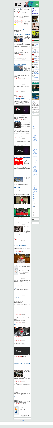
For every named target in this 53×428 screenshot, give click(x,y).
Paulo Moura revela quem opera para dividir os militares (19, 207)
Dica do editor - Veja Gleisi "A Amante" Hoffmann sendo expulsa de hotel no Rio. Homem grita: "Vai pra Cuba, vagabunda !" (36, 45)
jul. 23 (33, 130)
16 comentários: (19, 344)
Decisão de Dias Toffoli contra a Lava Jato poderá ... (35, 166)
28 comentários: (19, 251)
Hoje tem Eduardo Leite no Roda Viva (17, 187)
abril (33, 206)
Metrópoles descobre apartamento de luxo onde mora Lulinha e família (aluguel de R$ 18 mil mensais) (36, 62)
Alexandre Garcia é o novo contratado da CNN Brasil (35, 165)
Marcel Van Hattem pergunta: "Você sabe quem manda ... (35, 168)
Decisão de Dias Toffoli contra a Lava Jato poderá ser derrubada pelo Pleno (21, 245)
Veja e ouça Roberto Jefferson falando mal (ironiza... (35, 159)
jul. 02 (33, 203)
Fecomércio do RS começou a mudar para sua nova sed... (35, 145)
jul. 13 (33, 196)
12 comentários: (19, 54)
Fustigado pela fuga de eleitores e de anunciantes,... (35, 172)
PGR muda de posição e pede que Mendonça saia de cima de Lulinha (36, 48)
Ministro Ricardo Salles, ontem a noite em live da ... (35, 181)
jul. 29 (33, 126)
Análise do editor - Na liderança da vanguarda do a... (35, 173)
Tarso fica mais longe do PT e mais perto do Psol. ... (35, 184)
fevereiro (33, 207)
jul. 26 (33, 128)
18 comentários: (19, 340)
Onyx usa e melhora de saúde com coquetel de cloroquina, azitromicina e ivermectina (22, 157)
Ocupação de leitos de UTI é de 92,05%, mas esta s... (35, 190)
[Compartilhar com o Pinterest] (25, 12)
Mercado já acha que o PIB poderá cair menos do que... (35, 175)
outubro (33, 122)
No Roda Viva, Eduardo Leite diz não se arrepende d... (35, 135)
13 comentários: (19, 91)
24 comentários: (19, 336)
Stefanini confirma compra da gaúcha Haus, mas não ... (35, 162)
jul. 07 (33, 200)
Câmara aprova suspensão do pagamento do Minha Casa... (35, 133)
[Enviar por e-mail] (23, 12)
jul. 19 (33, 192)
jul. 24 (33, 129)
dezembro (34, 121)
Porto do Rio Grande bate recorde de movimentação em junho (20, 64)
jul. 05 (33, 201)
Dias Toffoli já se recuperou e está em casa (35, 178)
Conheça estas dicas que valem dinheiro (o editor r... (35, 163)
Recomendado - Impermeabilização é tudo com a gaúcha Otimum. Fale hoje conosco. (22, 29)
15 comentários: (19, 17)
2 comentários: (19, 240)
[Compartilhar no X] (24, 12)
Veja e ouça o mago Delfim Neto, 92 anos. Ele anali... (35, 177)
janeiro (33, 208)
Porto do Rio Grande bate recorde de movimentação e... (35, 143)
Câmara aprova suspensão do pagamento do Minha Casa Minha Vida (20, 8)
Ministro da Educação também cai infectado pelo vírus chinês (20, 116)
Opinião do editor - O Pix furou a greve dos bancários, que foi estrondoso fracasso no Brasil (36, 73)
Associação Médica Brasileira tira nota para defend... (34, 152)
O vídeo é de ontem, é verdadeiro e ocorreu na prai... (35, 153)
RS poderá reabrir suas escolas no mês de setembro (35, 142)
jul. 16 (33, 194)
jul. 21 (33, 131)
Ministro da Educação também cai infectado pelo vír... (35, 151)
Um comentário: (19, 96)
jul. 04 (33, 202)
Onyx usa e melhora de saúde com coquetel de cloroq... (35, 155)
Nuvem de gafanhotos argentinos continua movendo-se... (35, 182)
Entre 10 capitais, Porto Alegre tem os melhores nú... (35, 136)
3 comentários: (19, 78)
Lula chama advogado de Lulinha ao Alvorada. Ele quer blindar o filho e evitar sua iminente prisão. (36, 55)
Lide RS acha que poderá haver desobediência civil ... (35, 140)
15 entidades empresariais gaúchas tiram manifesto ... (35, 188)
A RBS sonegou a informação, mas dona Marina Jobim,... (35, 149)
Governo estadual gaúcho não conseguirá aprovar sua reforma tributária (21, 85)
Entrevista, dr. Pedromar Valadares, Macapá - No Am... (35, 139)
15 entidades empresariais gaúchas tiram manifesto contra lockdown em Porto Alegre (22, 391)
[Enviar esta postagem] (22, 12)
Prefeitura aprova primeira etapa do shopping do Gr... (34, 185)
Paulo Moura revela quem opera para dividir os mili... (35, 160)
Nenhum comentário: (20, 12)
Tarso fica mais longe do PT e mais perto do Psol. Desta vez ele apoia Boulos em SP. (22, 363)
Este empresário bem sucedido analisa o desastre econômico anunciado (36, 69)
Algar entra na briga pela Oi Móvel (17, 279)
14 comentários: (19, 217)
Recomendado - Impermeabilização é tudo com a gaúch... (35, 138)
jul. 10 (33, 198)
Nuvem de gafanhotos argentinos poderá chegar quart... (35, 156)
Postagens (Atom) (23, 420)
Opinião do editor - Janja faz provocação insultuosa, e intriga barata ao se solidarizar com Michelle (36, 77)
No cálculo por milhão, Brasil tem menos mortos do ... (35, 169)
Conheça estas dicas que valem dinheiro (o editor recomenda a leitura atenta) (21, 225)
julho (33, 124)
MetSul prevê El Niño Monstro (36, 58)
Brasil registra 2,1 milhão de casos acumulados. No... (35, 191)
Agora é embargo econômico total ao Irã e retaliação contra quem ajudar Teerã (35, 51)
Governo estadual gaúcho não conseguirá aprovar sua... (35, 146)
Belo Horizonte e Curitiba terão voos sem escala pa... (35, 148)
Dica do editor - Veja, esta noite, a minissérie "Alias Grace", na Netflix (36, 66)
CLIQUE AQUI (15, 77)
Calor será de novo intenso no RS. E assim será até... (35, 187)
